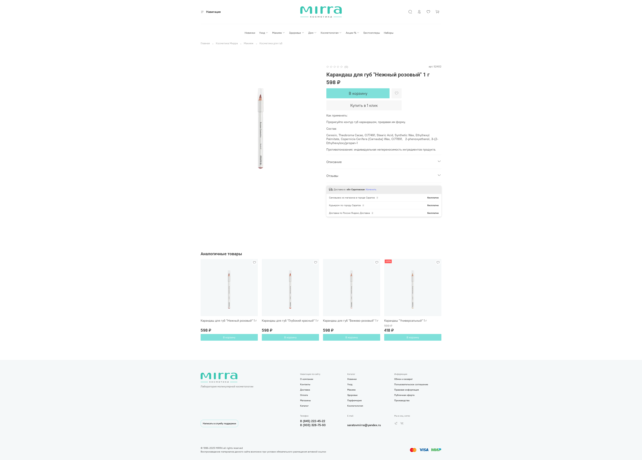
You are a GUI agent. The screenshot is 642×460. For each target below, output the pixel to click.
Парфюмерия (354, 400)
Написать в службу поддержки (219, 423)
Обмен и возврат (403, 379)
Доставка (305, 389)
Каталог (304, 405)
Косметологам (330, 32)
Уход (262, 32)
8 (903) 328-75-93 (313, 425)
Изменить (371, 189)
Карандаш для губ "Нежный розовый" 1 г (229, 320)
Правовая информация (406, 389)
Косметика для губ (270, 43)
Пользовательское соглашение (411, 384)
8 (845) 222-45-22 (312, 421)
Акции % (351, 32)
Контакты (305, 384)
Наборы (388, 32)
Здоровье (295, 32)
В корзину (229, 337)
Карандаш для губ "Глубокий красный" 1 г (290, 320)
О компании (306, 379)
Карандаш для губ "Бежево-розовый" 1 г (351, 320)
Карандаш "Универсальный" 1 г (405, 320)
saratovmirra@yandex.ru (364, 425)
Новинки (250, 32)
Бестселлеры (371, 32)
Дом (310, 32)
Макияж (277, 32)
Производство (402, 400)
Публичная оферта (404, 395)
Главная (205, 43)
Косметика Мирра (227, 43)
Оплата (304, 395)
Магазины (305, 400)
